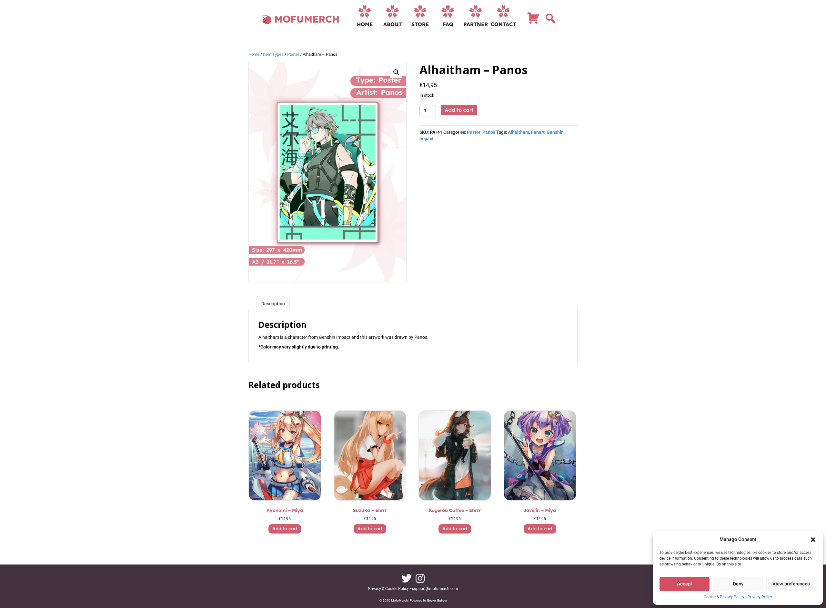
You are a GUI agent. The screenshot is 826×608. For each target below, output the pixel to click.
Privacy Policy (760, 597)
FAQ (448, 24)
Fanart (538, 132)
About (392, 24)
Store (420, 24)
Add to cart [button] (284, 529)
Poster (293, 54)
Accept (684, 584)
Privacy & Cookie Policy (388, 588)
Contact (503, 24)
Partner (475, 24)
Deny (738, 584)
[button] (813, 539)
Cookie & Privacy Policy (724, 597)
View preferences (791, 584)
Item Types (273, 54)
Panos (488, 132)
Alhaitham (518, 132)
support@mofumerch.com (435, 588)
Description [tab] (273, 303)
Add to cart (459, 110)
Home (365, 24)
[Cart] (533, 21)
